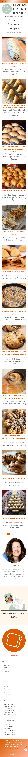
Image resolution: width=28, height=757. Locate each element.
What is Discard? (8, 708)
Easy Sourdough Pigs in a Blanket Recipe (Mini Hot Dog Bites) (14, 197)
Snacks (9, 190)
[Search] (24, 581)
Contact (20, 744)
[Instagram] (8, 2)
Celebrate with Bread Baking (11, 105)
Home (7, 740)
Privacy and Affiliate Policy (14, 746)
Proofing (6, 689)
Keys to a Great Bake (10, 692)
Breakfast (6, 665)
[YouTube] (15, 749)
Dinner (6, 669)
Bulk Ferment (8, 687)
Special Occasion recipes (18, 107)
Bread (3, 146)
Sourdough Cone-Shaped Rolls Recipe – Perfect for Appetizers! (14, 112)
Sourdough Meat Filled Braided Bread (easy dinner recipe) (14, 71)
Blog (15, 742)
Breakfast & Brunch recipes (9, 63)
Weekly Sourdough (9, 730)
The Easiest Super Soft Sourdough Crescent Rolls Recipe (14, 156)
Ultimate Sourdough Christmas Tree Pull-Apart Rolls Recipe (14, 525)
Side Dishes (7, 673)
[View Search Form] (25, 2)
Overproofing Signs (9, 728)
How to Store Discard (10, 714)
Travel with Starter (9, 712)
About (21, 742)
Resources (8, 742)
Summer (14, 192)
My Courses (7, 694)
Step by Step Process (10, 690)
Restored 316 (14, 754)
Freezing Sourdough (10, 734)
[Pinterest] (18, 749)
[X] (5, 2)
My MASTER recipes (7, 64)
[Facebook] (3, 2)
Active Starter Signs (9, 706)
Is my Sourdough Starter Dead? (13, 710)
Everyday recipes (13, 352)
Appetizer (6, 671)
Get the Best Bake (9, 726)
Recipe (14, 64)
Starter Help (7, 685)
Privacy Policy (10, 744)
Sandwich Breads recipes (18, 354)
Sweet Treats (7, 675)
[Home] (5, 16)
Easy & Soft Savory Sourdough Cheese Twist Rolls (14, 361)
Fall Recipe (11, 148)
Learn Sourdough (16, 740)
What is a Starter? (9, 704)
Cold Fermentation (9, 732)
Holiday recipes (18, 148)
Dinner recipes (22, 63)
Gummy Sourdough (9, 724)
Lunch (6, 667)
